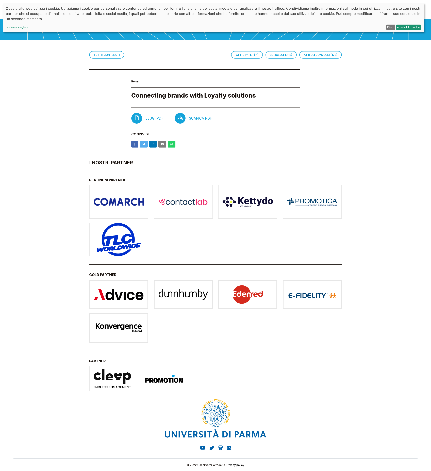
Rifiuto (390, 27)
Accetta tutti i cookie (408, 27)
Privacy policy (235, 465)
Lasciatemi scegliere (17, 27)
